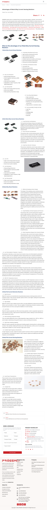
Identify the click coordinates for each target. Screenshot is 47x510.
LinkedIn (28, 449)
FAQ (17, 467)
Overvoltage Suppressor (36, 471)
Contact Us (19, 474)
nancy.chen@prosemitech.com (34, 429)
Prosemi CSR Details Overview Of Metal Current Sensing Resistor (17, 418)
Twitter (26, 449)
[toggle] (43, 1)
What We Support (20, 465)
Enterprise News (20, 469)
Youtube (30, 449)
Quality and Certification (6, 490)
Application (19, 463)
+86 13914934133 (34, 431)
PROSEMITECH (10, 482)
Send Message (12, 452)
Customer (4, 496)
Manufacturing (5, 492)
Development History (6, 489)
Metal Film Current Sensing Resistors (27, 28)
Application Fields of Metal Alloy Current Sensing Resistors (16, 414)
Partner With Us (5, 494)
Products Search (20, 462)
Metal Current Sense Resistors (37, 468)
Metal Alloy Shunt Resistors (34, 27)
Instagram (32, 449)
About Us (18, 472)
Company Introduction (6, 487)
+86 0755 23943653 (32, 433)
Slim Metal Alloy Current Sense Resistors (19, 27)
